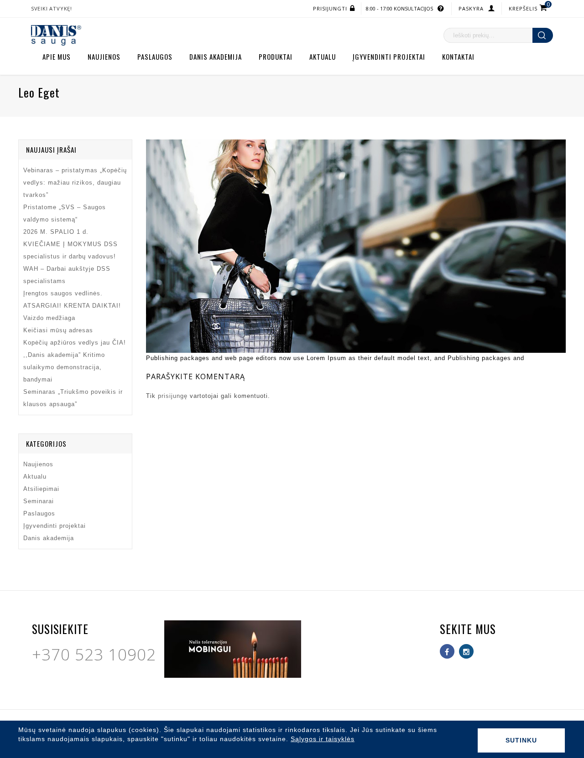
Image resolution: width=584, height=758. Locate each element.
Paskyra (471, 8)
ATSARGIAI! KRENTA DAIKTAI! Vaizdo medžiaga (72, 311)
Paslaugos (154, 57)
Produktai (275, 57)
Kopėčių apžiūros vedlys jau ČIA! (74, 342)
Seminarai (38, 501)
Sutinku (521, 740)
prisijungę (173, 395)
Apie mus (56, 57)
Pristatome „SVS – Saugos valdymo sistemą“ (64, 213)
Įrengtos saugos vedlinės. (63, 293)
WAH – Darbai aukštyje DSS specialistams (66, 274)
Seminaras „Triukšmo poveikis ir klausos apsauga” (73, 397)
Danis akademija (215, 57)
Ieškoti (542, 35)
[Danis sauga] (56, 34)
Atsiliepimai (41, 488)
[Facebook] (447, 651)
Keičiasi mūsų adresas (58, 330)
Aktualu (322, 57)
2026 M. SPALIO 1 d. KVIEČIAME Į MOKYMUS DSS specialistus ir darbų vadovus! (70, 244)
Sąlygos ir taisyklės (323, 739)
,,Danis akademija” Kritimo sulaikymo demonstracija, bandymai (64, 367)
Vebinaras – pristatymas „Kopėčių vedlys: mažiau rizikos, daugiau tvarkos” (75, 182)
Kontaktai (458, 57)
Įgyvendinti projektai (389, 57)
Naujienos (104, 57)
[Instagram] (466, 651)
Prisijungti (330, 8)
